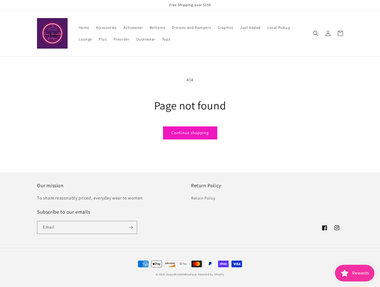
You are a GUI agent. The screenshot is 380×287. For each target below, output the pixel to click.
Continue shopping (190, 132)
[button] (316, 33)
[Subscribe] (131, 227)
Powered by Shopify (211, 274)
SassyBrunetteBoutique (181, 274)
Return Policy (203, 198)
